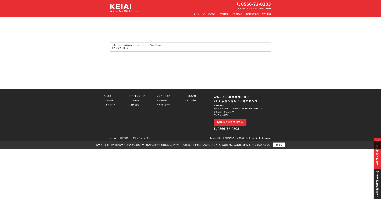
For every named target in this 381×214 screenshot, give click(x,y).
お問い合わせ (164, 104)
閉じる (279, 144)
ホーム (196, 13)
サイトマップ (109, 104)
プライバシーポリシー (142, 138)
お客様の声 (237, 13)
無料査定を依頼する (231, 122)
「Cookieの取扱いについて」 (240, 145)
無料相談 (266, 13)
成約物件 (163, 100)
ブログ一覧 (108, 100)
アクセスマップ (138, 96)
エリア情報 (191, 100)
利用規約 (124, 138)
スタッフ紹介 (210, 13)
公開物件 (135, 100)
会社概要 (224, 13)
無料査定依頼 (252, 13)
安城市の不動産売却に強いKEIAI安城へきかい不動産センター (237, 99)
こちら (143, 45)
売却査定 (135, 104)
